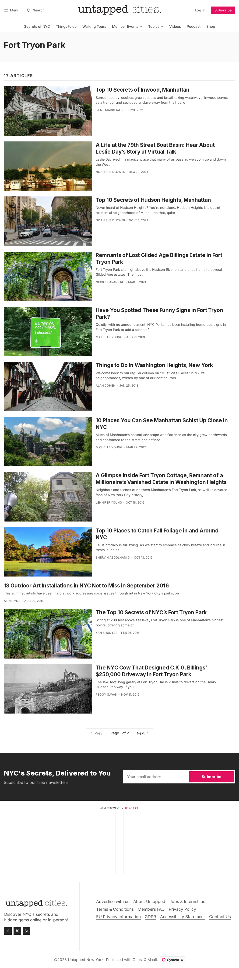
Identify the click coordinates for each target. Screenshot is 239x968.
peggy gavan (106, 694)
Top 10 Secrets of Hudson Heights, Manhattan (153, 200)
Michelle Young (109, 337)
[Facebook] (8, 931)
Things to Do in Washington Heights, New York (154, 365)
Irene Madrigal (108, 110)
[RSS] (26, 931)
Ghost (138, 959)
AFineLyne (12, 601)
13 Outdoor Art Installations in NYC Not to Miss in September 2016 (86, 585)
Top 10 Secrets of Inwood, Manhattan (143, 89)
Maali (152, 959)
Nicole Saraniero (110, 282)
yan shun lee (106, 633)
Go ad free (132, 808)
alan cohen (106, 385)
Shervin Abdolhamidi (113, 557)
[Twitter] (17, 931)
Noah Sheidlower (110, 172)
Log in (200, 10)
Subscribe (223, 10)
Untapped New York (86, 959)
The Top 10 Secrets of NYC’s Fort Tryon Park (151, 612)
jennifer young (109, 502)
